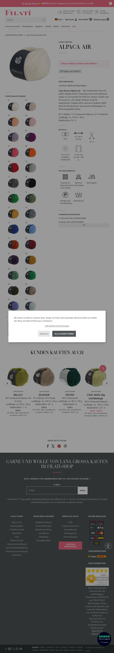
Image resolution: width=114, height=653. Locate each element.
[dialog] (57, 326)
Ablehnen (44, 334)
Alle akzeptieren (64, 334)
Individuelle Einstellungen (57, 326)
